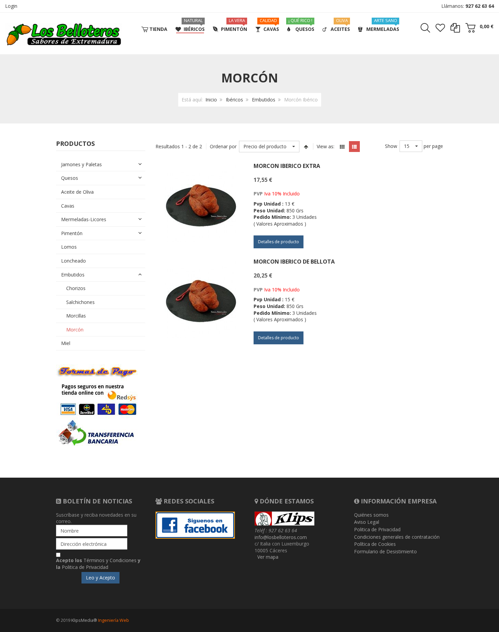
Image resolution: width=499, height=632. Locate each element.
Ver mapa (267, 557)
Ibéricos (234, 99)
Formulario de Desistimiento (385, 551)
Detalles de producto (278, 242)
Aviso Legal (366, 522)
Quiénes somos (371, 515)
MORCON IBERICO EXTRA (287, 166)
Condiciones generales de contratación (397, 537)
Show (391, 146)
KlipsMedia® (84, 620)
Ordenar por (223, 146)
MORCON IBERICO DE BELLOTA (294, 261)
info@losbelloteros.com (281, 537)
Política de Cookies (375, 544)
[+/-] (306, 146)
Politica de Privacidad (85, 567)
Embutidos (263, 99)
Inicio (211, 99)
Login (11, 6)
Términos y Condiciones (110, 560)
